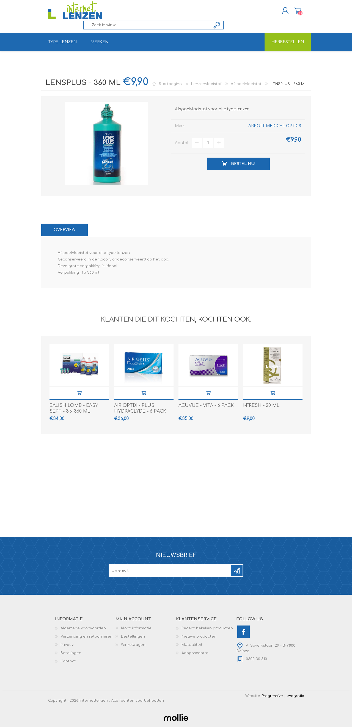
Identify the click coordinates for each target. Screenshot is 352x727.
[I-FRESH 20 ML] (272, 365)
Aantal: (182, 143)
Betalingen (71, 653)
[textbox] (147, 25)
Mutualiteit (192, 645)
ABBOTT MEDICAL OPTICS (274, 126)
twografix (295, 696)
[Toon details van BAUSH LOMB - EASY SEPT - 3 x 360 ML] (79, 365)
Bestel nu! (79, 393)
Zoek (217, 25)
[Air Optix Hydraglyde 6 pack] (144, 365)
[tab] (64, 230)
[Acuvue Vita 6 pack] (208, 365)
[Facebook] (243, 632)
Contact (68, 661)
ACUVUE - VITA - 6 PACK (206, 405)
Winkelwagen (298, 11)
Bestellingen (133, 636)
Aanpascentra (195, 653)
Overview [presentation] (64, 230)
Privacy (67, 645)
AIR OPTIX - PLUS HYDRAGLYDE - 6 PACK (140, 408)
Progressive (272, 696)
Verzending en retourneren (86, 636)
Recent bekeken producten (207, 628)
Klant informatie (136, 628)
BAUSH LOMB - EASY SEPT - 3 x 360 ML (74, 408)
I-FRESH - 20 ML (261, 405)
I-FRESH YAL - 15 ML (273, 393)
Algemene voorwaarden (83, 628)
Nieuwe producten (199, 636)
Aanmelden (237, 570)
